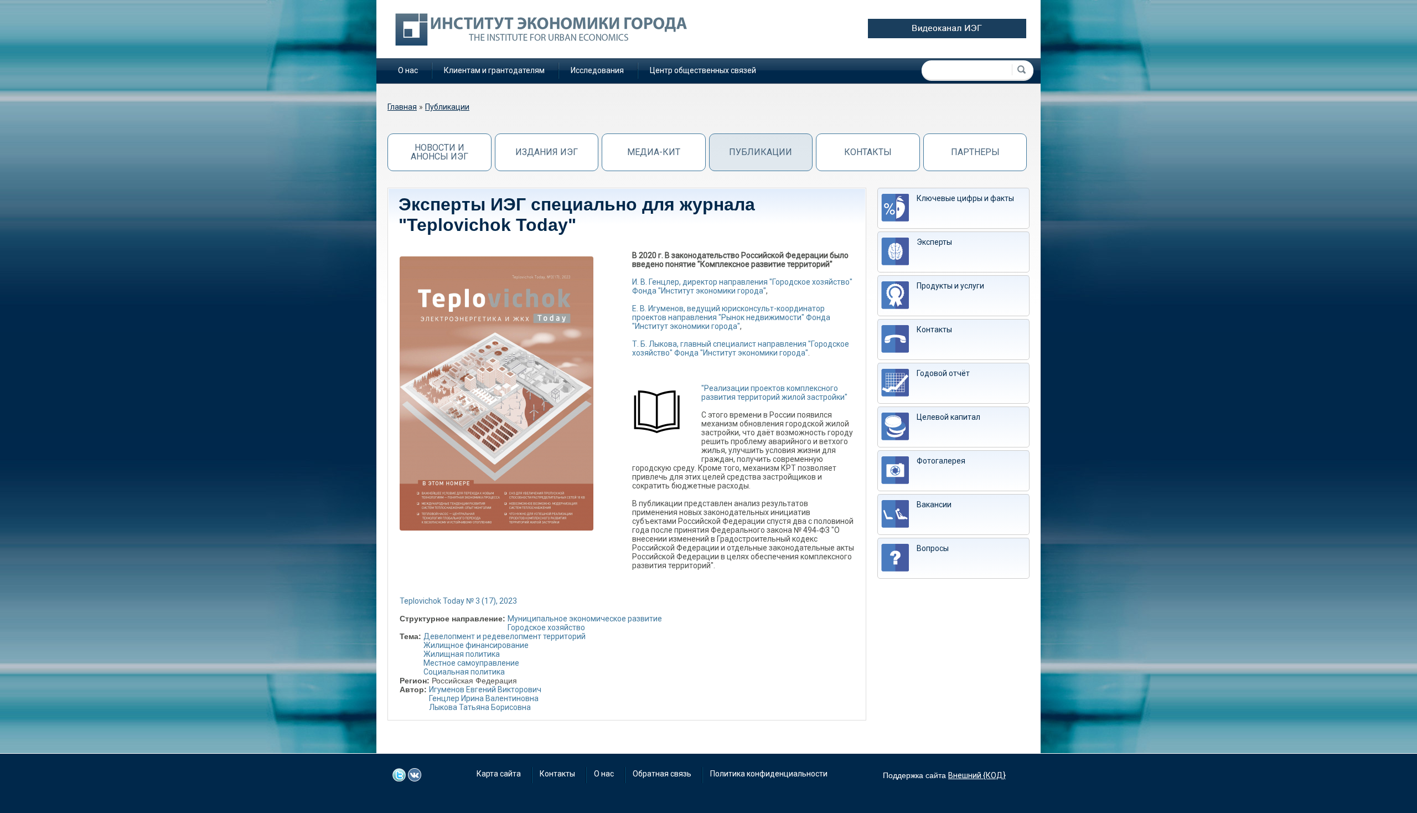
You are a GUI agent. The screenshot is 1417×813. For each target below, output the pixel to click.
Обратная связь (662, 773)
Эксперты (934, 242)
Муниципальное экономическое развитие (585, 618)
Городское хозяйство (546, 627)
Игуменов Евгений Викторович (485, 689)
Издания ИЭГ (546, 152)
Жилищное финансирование (476, 645)
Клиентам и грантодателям (494, 70)
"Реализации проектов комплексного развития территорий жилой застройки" (774, 393)
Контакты (868, 152)
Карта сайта (499, 773)
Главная (402, 106)
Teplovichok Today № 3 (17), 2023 (458, 600)
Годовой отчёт (943, 373)
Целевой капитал (948, 417)
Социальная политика (464, 671)
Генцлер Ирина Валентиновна (484, 698)
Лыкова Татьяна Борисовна (480, 707)
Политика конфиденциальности (769, 773)
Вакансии (934, 504)
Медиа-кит (653, 152)
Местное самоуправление (471, 662)
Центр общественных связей (703, 70)
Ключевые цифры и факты (965, 198)
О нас (408, 70)
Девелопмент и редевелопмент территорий (504, 636)
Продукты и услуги (950, 285)
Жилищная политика (461, 654)
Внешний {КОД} (977, 775)
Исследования (597, 70)
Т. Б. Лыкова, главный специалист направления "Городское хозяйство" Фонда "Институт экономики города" (740, 348)
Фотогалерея (941, 460)
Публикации (447, 106)
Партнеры (975, 152)
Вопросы (933, 548)
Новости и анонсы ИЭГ (439, 152)
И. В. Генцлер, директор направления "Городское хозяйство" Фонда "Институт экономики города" (742, 286)
